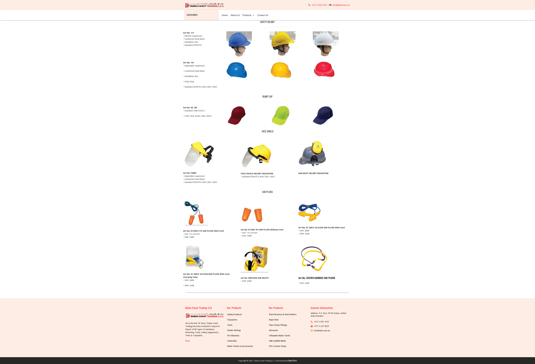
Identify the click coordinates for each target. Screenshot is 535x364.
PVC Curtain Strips (277, 346)
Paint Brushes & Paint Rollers (282, 314)
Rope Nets (274, 319)
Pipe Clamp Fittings (278, 325)
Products (247, 15)
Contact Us (262, 15)
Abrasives (273, 330)
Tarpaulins (232, 319)
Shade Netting (234, 330)
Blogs (187, 340)
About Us (235, 15)
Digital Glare (292, 360)
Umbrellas (232, 341)
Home (225, 15)
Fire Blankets (233, 335)
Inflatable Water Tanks (279, 335)
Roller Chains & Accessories (240, 346)
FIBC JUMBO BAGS (277, 341)
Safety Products (234, 314)
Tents (229, 325)
